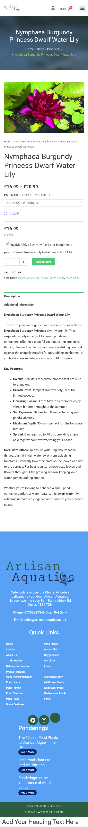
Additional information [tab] (19, 305)
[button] (82, 8)
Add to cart (43, 262)
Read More (27, 752)
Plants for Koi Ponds (52, 277)
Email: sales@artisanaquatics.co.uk (40, 620)
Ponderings (33, 728)
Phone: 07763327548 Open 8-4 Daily (40, 612)
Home (7, 141)
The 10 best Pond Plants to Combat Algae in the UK (38, 742)
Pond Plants (28, 141)
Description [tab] (12, 296)
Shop (16, 141)
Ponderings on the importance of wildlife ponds (35, 783)
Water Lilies (44, 141)
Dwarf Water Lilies (28, 277)
